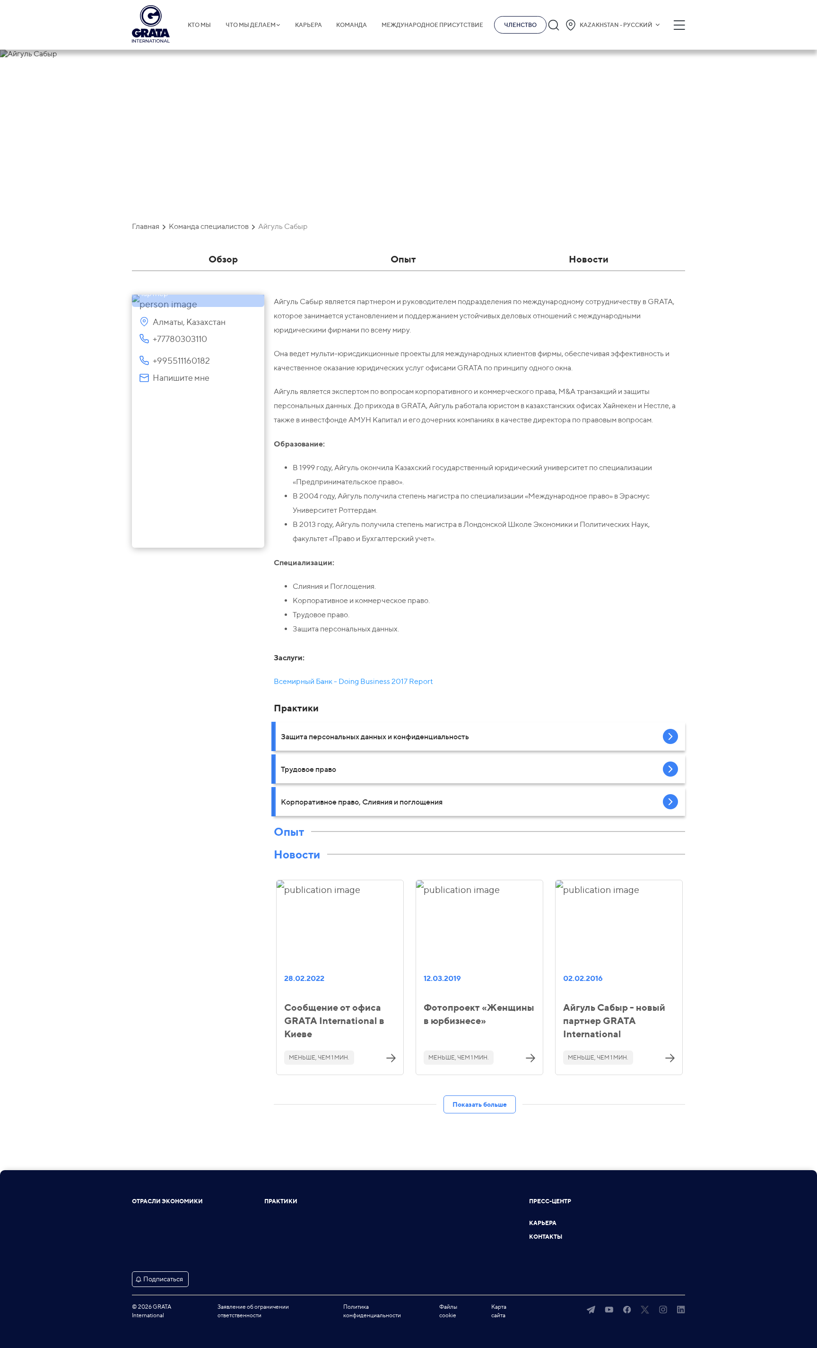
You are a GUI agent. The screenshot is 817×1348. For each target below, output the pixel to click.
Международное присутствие (432, 25)
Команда (351, 25)
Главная (145, 226)
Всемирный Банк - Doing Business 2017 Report (353, 681)
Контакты (545, 1237)
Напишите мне (181, 378)
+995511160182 (181, 361)
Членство (520, 24)
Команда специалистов (209, 226)
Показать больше (479, 1104)
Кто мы (199, 25)
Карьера (308, 25)
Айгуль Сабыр (283, 226)
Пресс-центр (550, 1201)
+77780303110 (180, 339)
